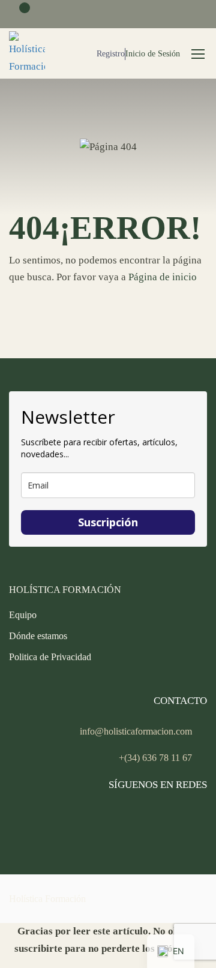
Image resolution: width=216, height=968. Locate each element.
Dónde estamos (38, 636)
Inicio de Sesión (152, 53)
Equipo (23, 615)
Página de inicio (162, 277)
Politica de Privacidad (50, 657)
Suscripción (108, 522)
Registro (111, 53)
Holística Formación (47, 899)
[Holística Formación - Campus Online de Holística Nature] (27, 53)
